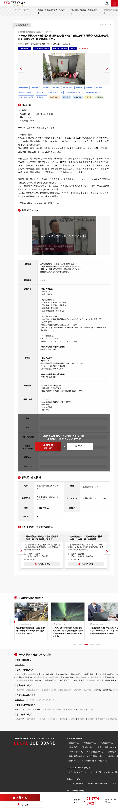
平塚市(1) (18, 709)
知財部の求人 (73, 761)
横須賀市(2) (19, 700)
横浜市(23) (19, 674)
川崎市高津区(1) (64, 680)
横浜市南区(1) (89, 674)
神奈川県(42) (20, 665)
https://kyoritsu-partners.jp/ (95, 498)
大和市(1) (97, 690)
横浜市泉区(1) (110, 677)
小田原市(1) (19, 719)
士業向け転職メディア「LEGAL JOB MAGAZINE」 (89, 784)
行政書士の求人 (107, 743)
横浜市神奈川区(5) (48, 674)
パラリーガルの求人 (76, 752)
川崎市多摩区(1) (80, 680)
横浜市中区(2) (76, 674)
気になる (25, 804)
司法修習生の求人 (96, 752)
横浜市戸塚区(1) (25, 677)
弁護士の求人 (73, 743)
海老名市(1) (107, 690)
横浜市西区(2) (63, 674)
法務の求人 (112, 752)
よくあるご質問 (112, 772)
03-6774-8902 (93, 801)
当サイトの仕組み (75, 772)
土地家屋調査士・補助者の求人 (80, 747)
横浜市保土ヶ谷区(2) (106, 674)
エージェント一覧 (94, 772)
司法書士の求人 (90, 743)
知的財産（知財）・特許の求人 (96, 761)
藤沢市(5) (38, 709)
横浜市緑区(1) (68, 677)
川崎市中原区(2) (49, 680)
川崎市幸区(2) (35, 680)
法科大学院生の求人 (76, 756)
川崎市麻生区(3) (110, 680)
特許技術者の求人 (96, 756)
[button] (21, 69)
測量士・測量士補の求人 (107, 747)
